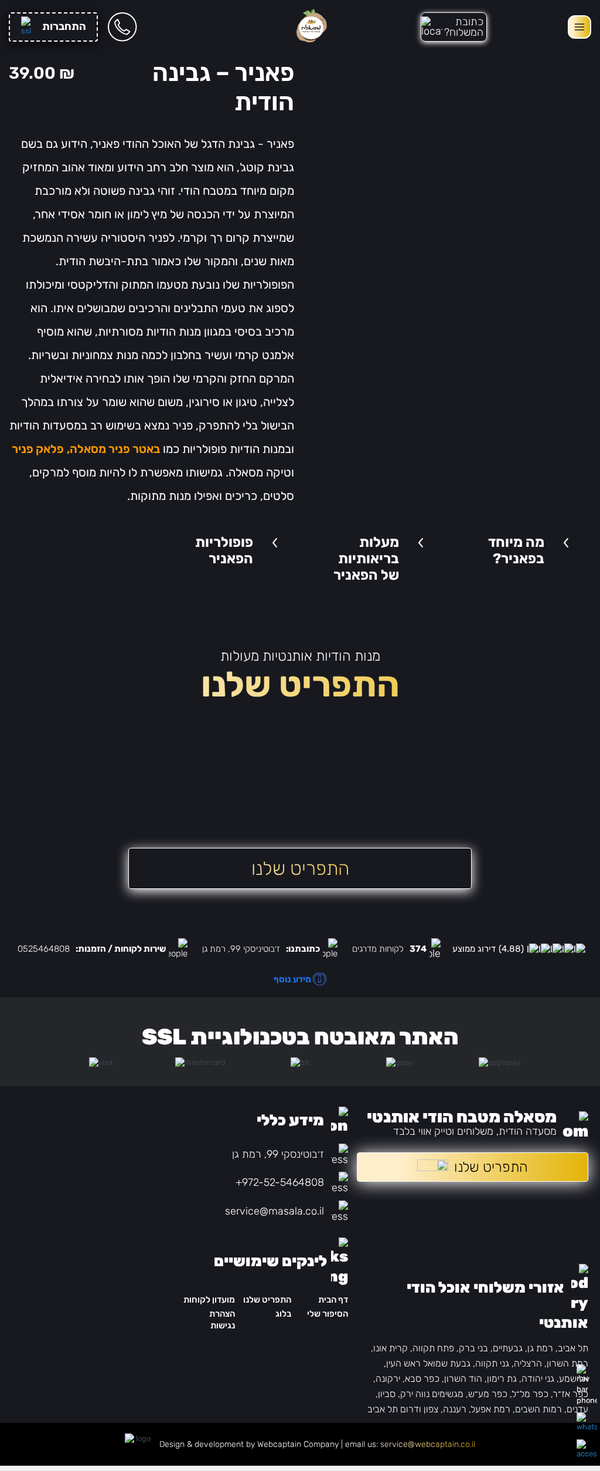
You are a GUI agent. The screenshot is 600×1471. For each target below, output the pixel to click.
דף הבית (333, 1299)
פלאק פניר (38, 449)
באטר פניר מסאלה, (113, 449)
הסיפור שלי (327, 1313)
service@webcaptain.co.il (427, 1444)
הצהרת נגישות (222, 1319)
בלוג (283, 1313)
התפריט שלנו (267, 1299)
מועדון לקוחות (209, 1299)
